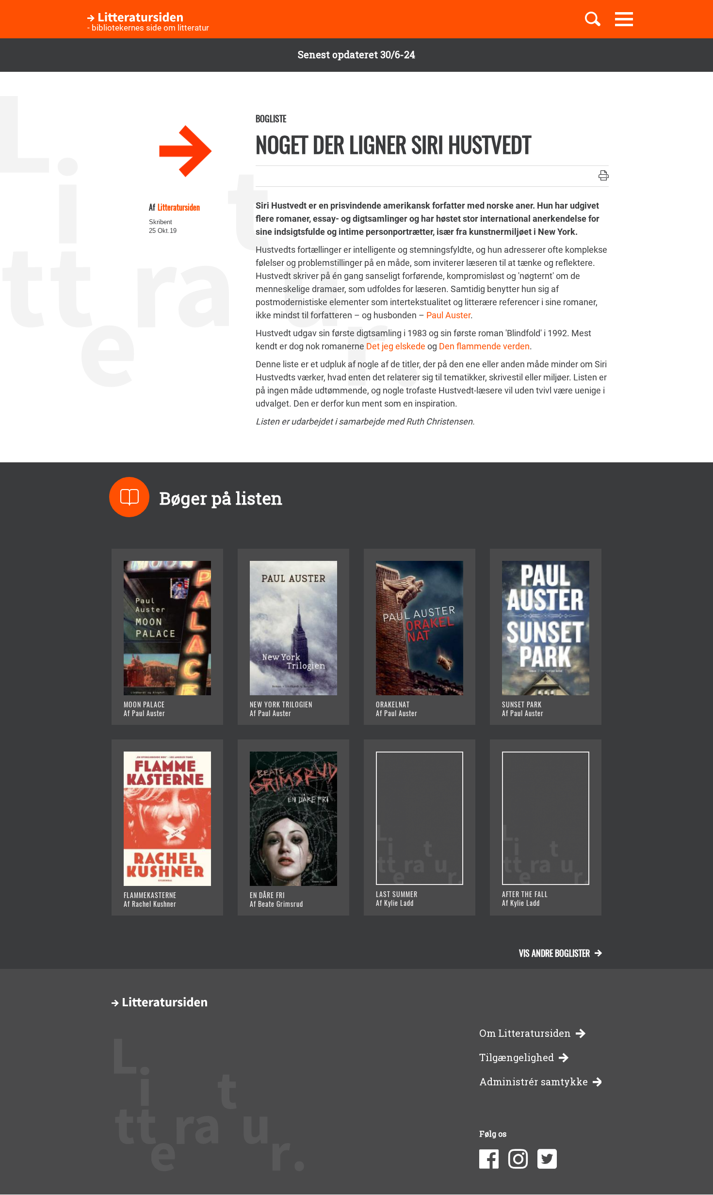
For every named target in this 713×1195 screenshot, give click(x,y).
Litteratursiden (179, 207)
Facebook (489, 1159)
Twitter (547, 1159)
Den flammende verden (484, 346)
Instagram (518, 1159)
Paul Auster (448, 315)
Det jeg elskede (395, 346)
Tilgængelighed (516, 1057)
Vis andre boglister (554, 953)
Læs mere (155, 706)
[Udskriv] (604, 176)
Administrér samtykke (533, 1081)
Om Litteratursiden (525, 1033)
